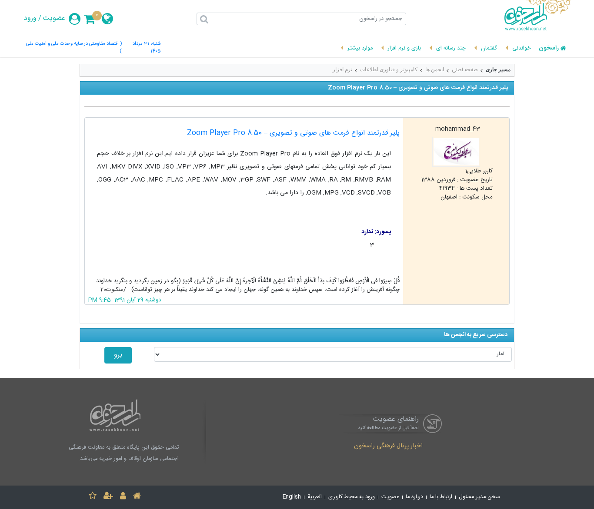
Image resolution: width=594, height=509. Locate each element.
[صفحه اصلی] (137, 497)
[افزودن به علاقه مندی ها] (92, 497)
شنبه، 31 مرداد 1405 (146, 47)
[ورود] (123, 497)
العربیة (314, 497)
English (292, 497)
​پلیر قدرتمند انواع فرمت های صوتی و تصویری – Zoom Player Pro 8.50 (293, 133)
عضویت (54, 18)
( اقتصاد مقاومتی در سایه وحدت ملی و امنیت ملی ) (74, 47)
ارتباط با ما (441, 497)
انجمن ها (434, 69)
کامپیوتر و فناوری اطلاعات (388, 69)
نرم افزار (342, 69)
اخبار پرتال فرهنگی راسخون (388, 446)
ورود (30, 18)
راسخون (549, 48)
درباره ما (414, 497)
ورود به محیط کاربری (351, 497)
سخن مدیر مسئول (479, 497)
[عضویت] (108, 497)
